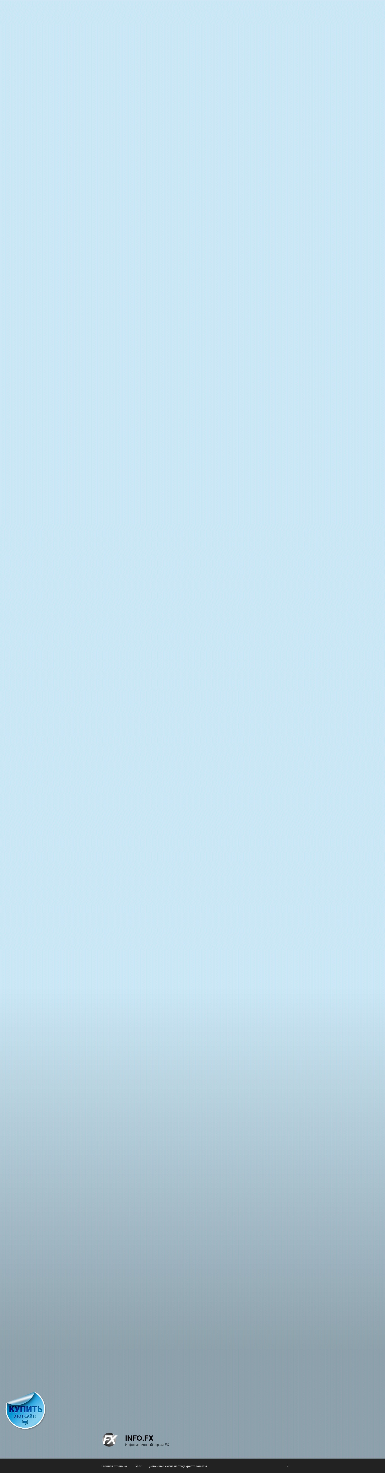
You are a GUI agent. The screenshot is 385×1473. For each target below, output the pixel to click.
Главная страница (114, 1466)
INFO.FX (139, 1437)
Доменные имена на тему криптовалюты (178, 1466)
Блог (138, 1466)
